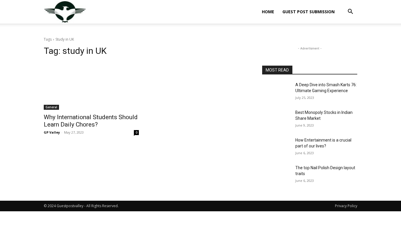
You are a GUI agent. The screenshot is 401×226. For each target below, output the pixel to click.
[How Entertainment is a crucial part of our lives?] (276, 147)
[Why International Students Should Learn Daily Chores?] (91, 86)
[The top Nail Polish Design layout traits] (276, 175)
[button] (350, 12)
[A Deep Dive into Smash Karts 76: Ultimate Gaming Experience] (276, 92)
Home (268, 11)
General (51, 107)
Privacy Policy (346, 205)
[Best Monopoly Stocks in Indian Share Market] (276, 120)
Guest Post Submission (308, 11)
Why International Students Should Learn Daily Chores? (91, 121)
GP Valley (52, 132)
